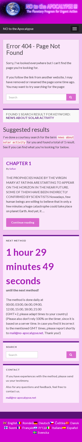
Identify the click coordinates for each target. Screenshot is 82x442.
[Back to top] (73, 433)
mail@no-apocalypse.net (26, 333)
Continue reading (22, 222)
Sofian (12, 168)
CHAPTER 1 (18, 163)
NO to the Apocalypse (18, 28)
